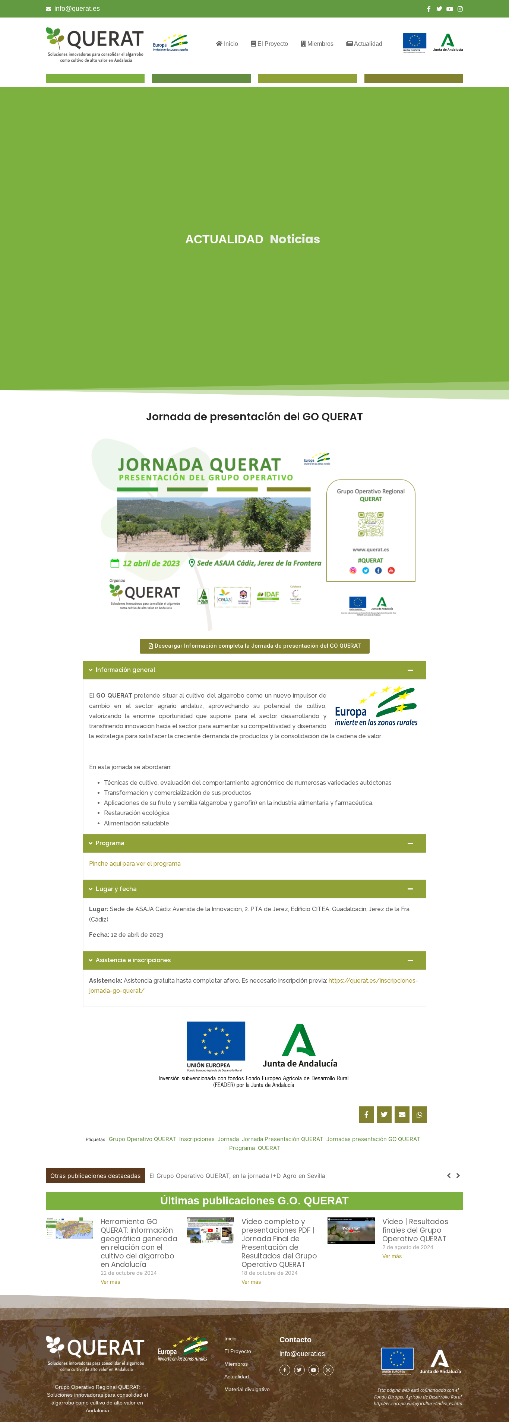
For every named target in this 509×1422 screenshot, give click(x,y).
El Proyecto (272, 44)
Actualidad (367, 44)
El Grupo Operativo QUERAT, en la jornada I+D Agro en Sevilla (237, 1175)
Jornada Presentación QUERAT (282, 1139)
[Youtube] (450, 9)
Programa (242, 1147)
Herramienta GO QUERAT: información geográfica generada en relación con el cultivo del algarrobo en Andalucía (139, 1243)
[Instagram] (460, 9)
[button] (458, 1175)
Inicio (230, 44)
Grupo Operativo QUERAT (142, 1139)
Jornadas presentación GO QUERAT (373, 1139)
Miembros (319, 44)
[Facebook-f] (429, 9)
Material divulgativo (247, 1389)
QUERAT (269, 1147)
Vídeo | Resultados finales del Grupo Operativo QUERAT (415, 1230)
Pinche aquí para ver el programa (135, 863)
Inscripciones (197, 1139)
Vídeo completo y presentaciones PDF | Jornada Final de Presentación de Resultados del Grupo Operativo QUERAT (279, 1243)
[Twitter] (439, 9)
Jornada (228, 1139)
